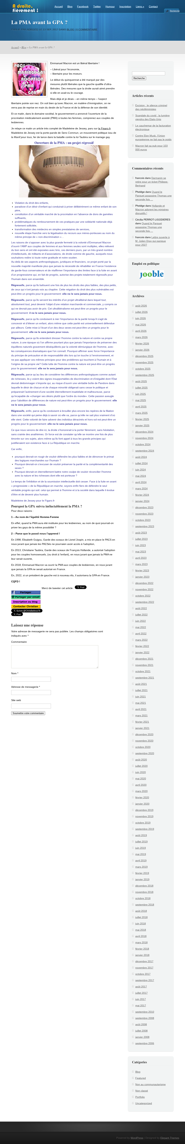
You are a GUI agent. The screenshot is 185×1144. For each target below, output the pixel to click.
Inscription (125, 6)
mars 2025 (141, 412)
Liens (140, 6)
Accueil (59, 6)
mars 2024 (141, 488)
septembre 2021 (144, 677)
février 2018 (142, 948)
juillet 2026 (141, 312)
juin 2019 (140, 847)
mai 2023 (140, 551)
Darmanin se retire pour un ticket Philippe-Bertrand (151, 182)
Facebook (83, 6)
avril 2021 (141, 709)
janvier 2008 (142, 1037)
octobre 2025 (142, 368)
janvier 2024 (142, 501)
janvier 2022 (142, 652)
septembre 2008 (144, 1018)
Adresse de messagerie (25, 686)
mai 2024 (140, 475)
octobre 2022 (142, 595)
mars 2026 (141, 337)
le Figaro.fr (104, 128)
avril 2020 (141, 784)
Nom (14, 673)
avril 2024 (141, 482)
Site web (16, 700)
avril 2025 (141, 406)
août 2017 (141, 986)
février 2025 (142, 419)
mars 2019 (141, 866)
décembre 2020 (144, 734)
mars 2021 (141, 715)
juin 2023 (140, 545)
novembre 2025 (144, 362)
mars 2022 (141, 639)
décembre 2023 (144, 507)
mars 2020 (141, 791)
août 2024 (141, 457)
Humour (110, 6)
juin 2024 (140, 469)
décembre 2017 (144, 961)
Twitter (97, 6)
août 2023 (141, 532)
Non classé (141, 1090)
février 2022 (142, 646)
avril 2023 (141, 557)
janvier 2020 (142, 803)
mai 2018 (140, 929)
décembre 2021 (144, 658)
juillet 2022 (141, 614)
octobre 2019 (142, 822)
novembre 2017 (144, 967)
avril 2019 (141, 860)
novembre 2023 (144, 513)
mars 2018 (141, 942)
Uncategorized (143, 1103)
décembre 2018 (144, 885)
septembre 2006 (144, 1043)
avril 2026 (141, 330)
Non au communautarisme (150, 1084)
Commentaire (19, 641)
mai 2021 (140, 702)
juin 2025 (140, 394)
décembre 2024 (144, 431)
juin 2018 (140, 923)
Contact (153, 6)
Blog (69, 6)
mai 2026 (140, 324)
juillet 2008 (141, 1030)
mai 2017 (140, 1005)
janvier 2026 (142, 349)
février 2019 (142, 873)
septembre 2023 (144, 526)
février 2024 (142, 494)
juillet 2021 (141, 690)
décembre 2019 (144, 810)
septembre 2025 (144, 375)
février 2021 (142, 721)
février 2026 (142, 343)
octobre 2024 (142, 444)
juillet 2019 (141, 841)
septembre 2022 (144, 602)
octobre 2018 (142, 898)
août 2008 (141, 1024)
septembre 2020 (144, 753)
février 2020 (142, 797)
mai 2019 (140, 854)
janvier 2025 (142, 425)
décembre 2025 (144, 356)
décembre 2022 (144, 583)
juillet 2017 (141, 992)
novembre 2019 (144, 816)
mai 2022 (140, 627)
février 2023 (142, 570)
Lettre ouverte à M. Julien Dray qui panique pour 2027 (152, 241)
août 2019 (141, 835)
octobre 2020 (142, 747)
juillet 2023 (141, 539)
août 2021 (141, 684)
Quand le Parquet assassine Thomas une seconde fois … (153, 195)
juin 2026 (140, 318)
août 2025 (141, 381)
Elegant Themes (169, 1137)
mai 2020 (140, 778)
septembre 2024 (144, 450)
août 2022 (141, 608)
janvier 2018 (142, 955)
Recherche (174, 11)
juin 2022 (140, 620)
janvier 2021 (142, 728)
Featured (140, 1078)
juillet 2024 (141, 463)
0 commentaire (86, 29)
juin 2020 (140, 772)
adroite (32, 29)
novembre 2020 (144, 740)
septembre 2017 (144, 980)
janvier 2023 (142, 576)
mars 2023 (141, 564)
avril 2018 (141, 936)
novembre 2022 (144, 589)
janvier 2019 (142, 879)
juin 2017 (140, 999)
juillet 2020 (141, 765)
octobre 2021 (142, 671)
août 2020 (141, 759)
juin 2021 (140, 696)
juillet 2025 (141, 387)
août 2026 (141, 305)
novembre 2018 (144, 892)
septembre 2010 (144, 1011)
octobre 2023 (142, 520)
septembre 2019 (144, 829)
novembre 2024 (144, 438)
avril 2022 (141, 633)
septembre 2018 (144, 904)
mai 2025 (140, 400)
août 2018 (141, 910)
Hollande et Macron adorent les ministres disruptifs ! (152, 209)
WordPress (137, 1137)
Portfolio (140, 1097)
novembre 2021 (144, 665)
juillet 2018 (141, 917)
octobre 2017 (142, 974)
